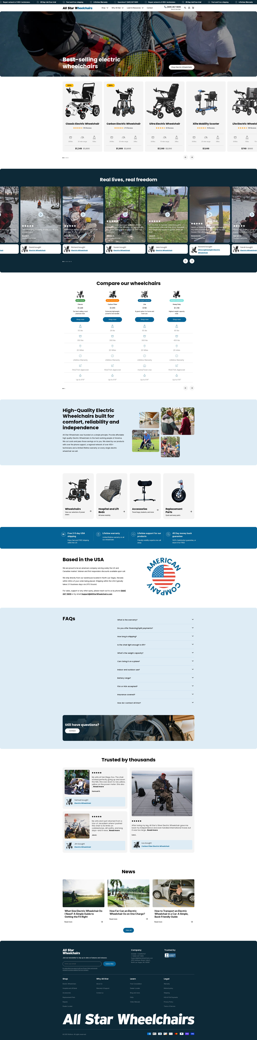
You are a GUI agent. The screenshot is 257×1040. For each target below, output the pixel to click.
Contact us (99, 993)
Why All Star (116, 8)
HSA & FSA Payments (171, 997)
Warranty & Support (102, 988)
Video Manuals (135, 1002)
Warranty (167, 984)
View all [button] (129, 930)
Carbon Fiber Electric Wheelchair (155, 846)
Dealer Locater (67, 1006)
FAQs (132, 997)
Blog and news (135, 993)
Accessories (67, 993)
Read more (98, 786)
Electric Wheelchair (37, 250)
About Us (99, 984)
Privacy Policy (168, 1002)
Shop (103, 8)
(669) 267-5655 (174, 7)
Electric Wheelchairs (69, 984)
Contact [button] (72, 731)
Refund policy (168, 988)
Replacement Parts (69, 997)
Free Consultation (136, 984)
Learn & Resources (134, 8)
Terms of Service (169, 1006)
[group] (82, 116)
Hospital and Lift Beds (70, 988)
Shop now (80, 319)
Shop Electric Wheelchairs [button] (181, 67)
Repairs (65, 1002)
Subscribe (109, 964)
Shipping (167, 993)
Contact (150, 8)
